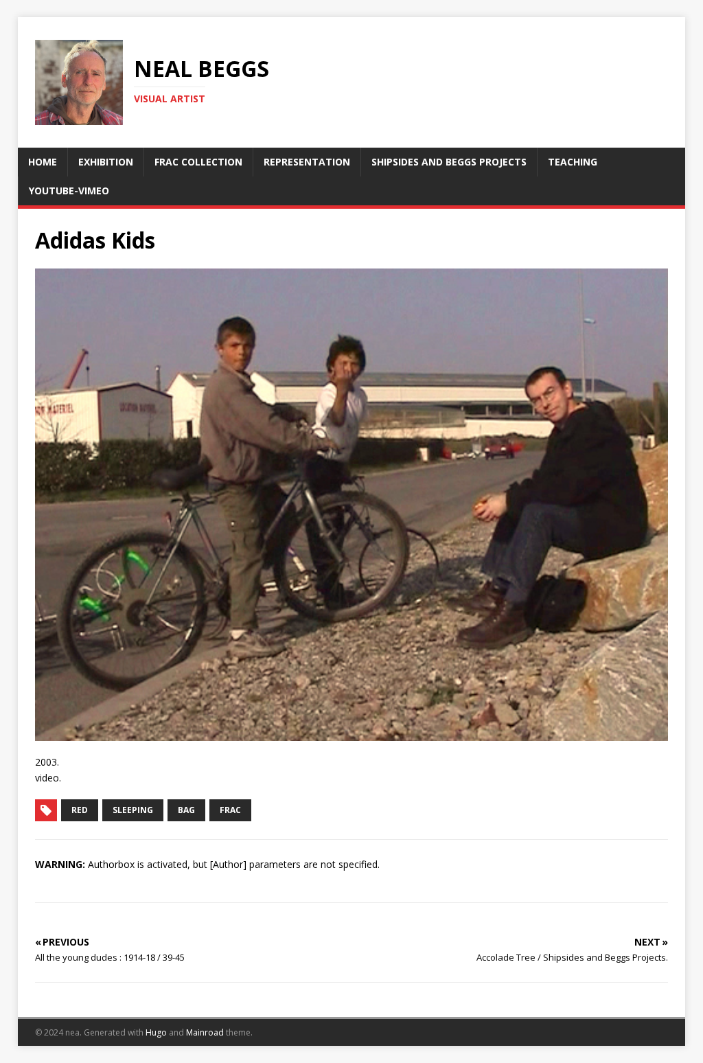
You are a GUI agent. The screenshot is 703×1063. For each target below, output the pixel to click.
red (79, 810)
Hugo (156, 1032)
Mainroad (205, 1032)
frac (230, 810)
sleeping (133, 810)
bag (186, 810)
